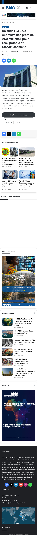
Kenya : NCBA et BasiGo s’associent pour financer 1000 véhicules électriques (26, 161)
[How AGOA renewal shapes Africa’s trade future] (7, 334)
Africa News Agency (11, 51)
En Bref (12, 22)
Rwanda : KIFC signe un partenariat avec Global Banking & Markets (9, 184)
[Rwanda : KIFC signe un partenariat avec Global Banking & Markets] (10, 174)
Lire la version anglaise (18, 115)
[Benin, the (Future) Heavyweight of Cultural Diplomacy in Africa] (7, 362)
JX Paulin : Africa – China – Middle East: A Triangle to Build (23, 351)
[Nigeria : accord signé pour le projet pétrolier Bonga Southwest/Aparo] (10, 152)
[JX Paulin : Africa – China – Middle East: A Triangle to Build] (7, 352)
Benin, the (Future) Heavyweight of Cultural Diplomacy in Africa (22, 361)
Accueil (5, 22)
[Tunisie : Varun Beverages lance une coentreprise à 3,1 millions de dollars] (27, 174)
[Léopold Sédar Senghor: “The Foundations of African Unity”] (7, 343)
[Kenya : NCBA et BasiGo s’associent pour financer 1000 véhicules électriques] (27, 152)
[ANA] (13, 7)
